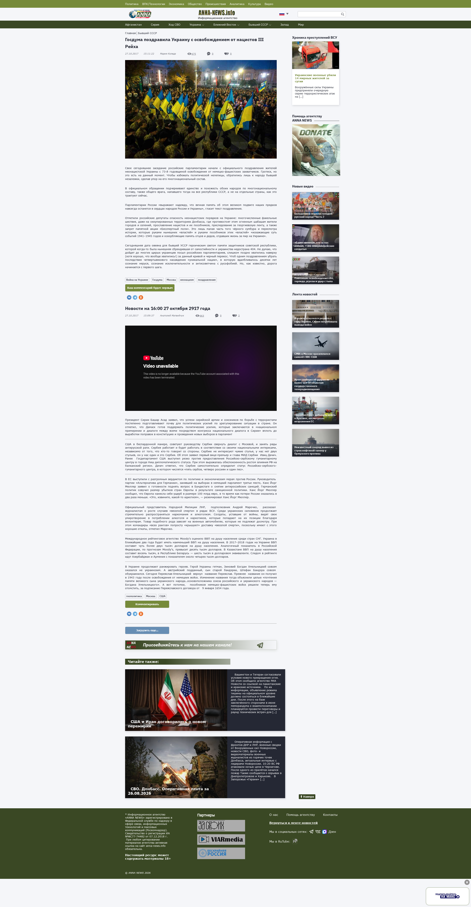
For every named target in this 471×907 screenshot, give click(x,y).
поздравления (207, 279)
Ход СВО (174, 24)
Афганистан (133, 24)
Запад (284, 24)
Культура (254, 4)
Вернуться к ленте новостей (293, 822)
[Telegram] (135, 297)
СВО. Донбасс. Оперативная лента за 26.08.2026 (168, 791)
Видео (269, 4)
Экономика (176, 4)
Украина (195, 24)
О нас (273, 814)
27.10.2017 (139, 53)
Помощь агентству (300, 814)
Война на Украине (137, 279)
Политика (132, 4)
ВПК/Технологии (153, 4)
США (162, 596)
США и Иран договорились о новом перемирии (167, 723)
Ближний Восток (224, 24)
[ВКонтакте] (129, 297)
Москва (171, 279)
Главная (130, 33)
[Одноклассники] (141, 297)
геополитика (134, 596)
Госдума (157, 279)
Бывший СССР (258, 24)
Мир (301, 24)
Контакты (330, 814)
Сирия (155, 24)
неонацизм (187, 279)
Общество (195, 4)
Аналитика (237, 4)
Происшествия (216, 4)
